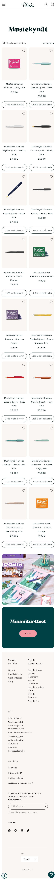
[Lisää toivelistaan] (23, 51)
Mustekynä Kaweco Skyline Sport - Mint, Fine (42, 88)
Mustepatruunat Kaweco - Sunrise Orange (41, 527)
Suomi (27, 859)
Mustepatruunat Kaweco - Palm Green (41, 274)
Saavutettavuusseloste (20, 732)
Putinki (30, 869)
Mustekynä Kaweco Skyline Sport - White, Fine (14, 150)
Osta (28, 633)
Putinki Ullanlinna (33, 682)
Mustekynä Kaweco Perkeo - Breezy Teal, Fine (14, 465)
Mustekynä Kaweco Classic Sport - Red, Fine (14, 402)
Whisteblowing (15, 740)
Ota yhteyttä (14, 718)
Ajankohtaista (15, 678)
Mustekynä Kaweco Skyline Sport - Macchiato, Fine (14, 527)
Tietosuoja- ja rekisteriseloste (16, 727)
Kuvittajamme (15, 674)
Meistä (11, 670)
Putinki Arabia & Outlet (36, 688)
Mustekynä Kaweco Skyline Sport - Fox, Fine (41, 402)
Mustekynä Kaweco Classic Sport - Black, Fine (41, 150)
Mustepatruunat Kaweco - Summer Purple (14, 339)
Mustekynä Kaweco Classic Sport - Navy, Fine (14, 213)
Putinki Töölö (35, 670)
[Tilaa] (44, 806)
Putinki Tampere (32, 695)
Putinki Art (33, 701)
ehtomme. (32, 812)
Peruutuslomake (16, 751)
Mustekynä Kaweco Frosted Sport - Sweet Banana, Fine (42, 339)
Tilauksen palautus (13, 745)
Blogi (10, 681)
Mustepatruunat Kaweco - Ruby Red (14, 86)
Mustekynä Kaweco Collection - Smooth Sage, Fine (41, 465)
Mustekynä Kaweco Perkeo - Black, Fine (41, 211)
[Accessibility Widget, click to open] (4, 876)
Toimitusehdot (15, 722)
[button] (4, 4)
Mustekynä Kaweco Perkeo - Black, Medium (14, 276)
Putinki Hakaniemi (33, 675)
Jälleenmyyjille (15, 736)
